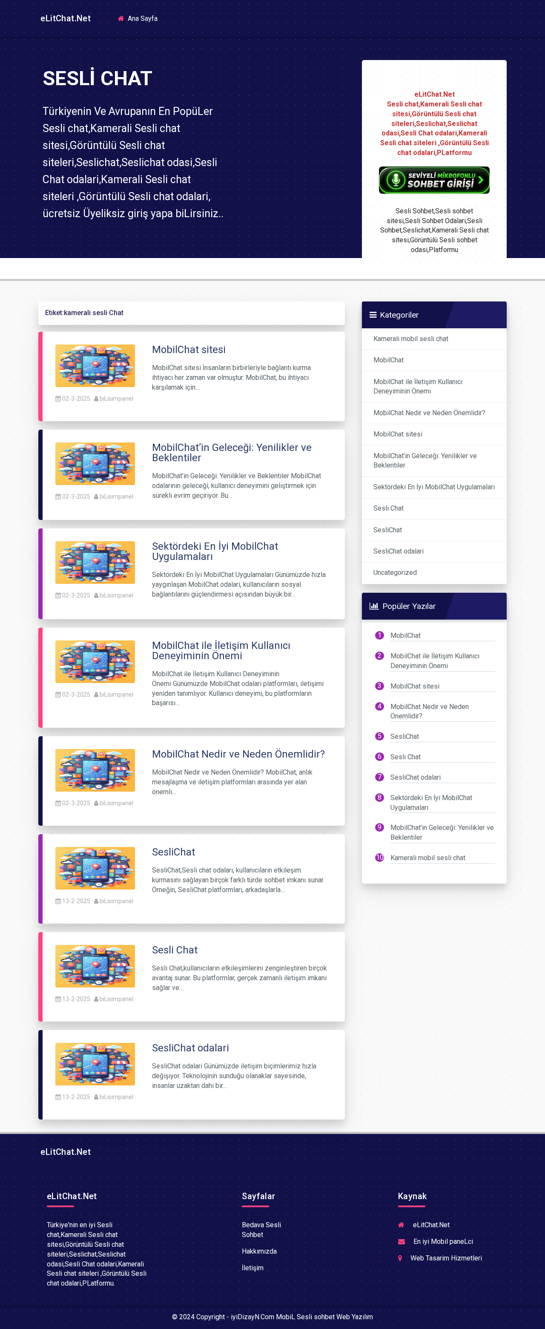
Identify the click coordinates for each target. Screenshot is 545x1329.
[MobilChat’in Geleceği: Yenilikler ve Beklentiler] (95, 463)
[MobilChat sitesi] (95, 365)
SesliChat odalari (398, 551)
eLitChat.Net (64, 18)
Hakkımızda (259, 1251)
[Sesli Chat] (95, 966)
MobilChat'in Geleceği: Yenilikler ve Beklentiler (425, 461)
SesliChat (387, 530)
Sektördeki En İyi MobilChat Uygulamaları (434, 487)
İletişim (253, 1268)
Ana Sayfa (145, 18)
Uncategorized (395, 572)
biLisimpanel (116, 398)
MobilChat (388, 360)
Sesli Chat (388, 508)
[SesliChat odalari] (95, 1064)
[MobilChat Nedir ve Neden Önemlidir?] (95, 770)
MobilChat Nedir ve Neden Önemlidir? (429, 413)
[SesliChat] (95, 868)
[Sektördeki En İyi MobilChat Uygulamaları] (95, 562)
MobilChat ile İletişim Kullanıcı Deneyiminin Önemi (417, 387)
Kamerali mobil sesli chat (410, 339)
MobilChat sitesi (397, 434)
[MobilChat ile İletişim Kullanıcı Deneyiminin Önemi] (95, 661)
